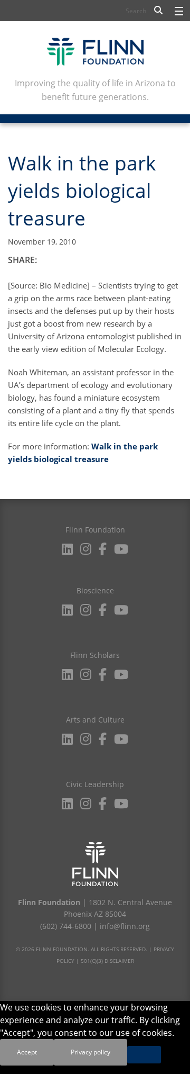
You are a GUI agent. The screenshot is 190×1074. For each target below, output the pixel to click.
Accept (27, 1052)
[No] (144, 1054)
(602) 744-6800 (65, 926)
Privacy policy (90, 1052)
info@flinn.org (125, 926)
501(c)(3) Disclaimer (107, 960)
